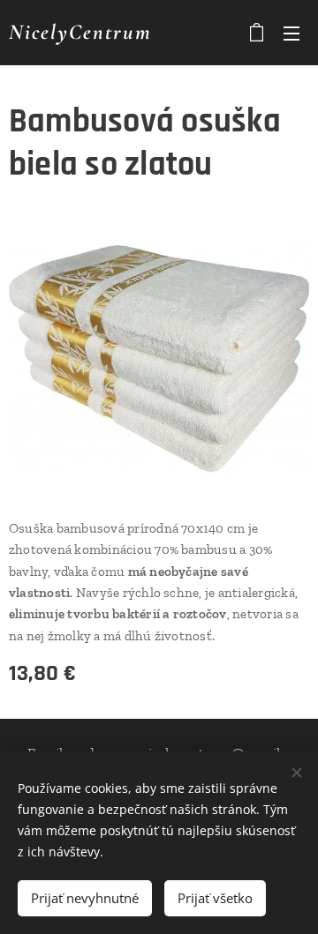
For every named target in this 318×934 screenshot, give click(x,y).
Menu (291, 32)
